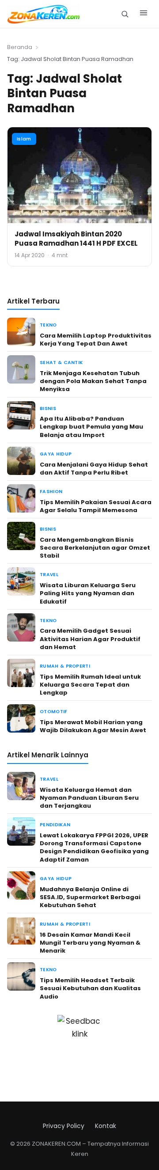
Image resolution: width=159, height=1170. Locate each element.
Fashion (51, 491)
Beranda (19, 47)
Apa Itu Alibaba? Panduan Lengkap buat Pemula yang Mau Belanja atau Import (91, 426)
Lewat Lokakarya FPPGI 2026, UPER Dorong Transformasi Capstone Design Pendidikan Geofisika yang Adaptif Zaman (94, 847)
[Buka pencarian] (124, 14)
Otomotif (54, 711)
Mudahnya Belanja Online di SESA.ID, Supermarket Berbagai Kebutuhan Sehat (90, 897)
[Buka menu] (143, 14)
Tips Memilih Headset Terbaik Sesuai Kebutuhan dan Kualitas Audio (90, 988)
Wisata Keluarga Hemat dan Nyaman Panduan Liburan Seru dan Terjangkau (89, 798)
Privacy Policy (63, 1125)
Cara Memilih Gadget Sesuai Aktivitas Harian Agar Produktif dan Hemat (90, 639)
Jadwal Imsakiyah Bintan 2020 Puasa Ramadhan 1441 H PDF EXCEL (76, 238)
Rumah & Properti (65, 666)
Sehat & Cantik (61, 362)
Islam (24, 138)
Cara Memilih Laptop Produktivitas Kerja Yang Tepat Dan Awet (95, 339)
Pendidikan (55, 824)
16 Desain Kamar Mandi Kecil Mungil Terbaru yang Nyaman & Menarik (90, 943)
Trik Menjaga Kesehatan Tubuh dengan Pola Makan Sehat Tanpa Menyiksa (93, 381)
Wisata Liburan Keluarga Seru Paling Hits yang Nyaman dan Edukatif (88, 593)
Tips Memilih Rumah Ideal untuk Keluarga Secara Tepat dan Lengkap (90, 684)
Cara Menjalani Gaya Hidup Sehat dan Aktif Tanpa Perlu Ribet (94, 468)
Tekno (48, 325)
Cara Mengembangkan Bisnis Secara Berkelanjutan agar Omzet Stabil (95, 548)
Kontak (105, 1125)
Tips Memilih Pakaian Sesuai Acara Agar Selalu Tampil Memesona (95, 506)
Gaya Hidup (56, 454)
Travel (49, 574)
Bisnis (48, 408)
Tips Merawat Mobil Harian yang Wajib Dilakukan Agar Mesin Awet (93, 726)
